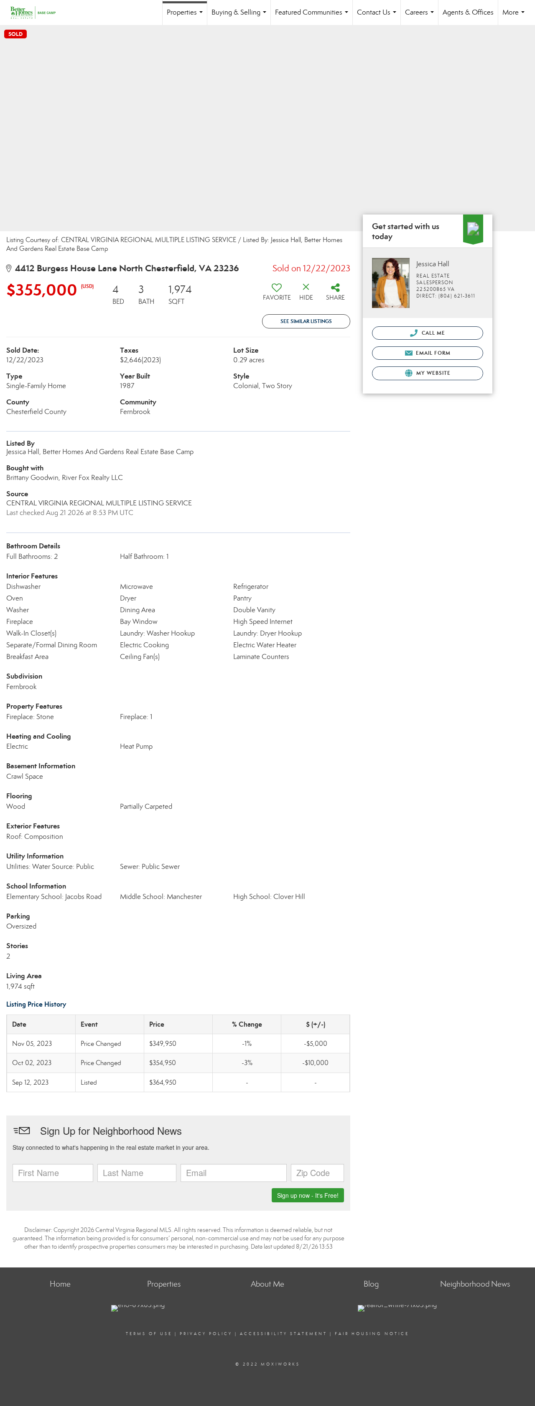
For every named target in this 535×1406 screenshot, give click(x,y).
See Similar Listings (306, 321)
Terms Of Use (149, 1333)
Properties (186, 16)
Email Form (432, 353)
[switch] (276, 295)
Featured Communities (313, 16)
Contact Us (378, 16)
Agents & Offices (468, 12)
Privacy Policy (206, 1333)
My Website (433, 373)
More (515, 16)
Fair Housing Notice (372, 1333)
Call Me (432, 333)
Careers (421, 16)
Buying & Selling (240, 16)
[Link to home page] (37, 12)
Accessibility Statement (283, 1333)
